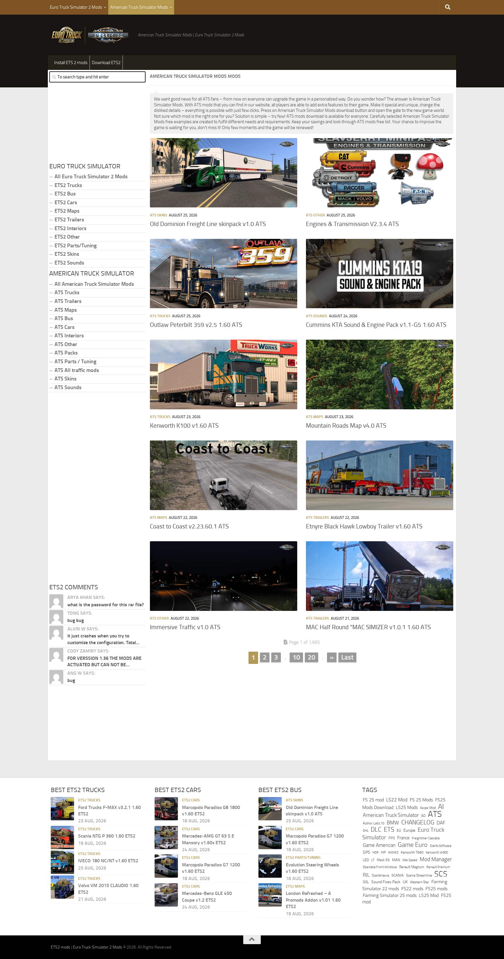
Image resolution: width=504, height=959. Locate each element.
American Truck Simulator (391, 815)
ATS (435, 814)
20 (311, 657)
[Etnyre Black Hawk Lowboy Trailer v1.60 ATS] (379, 475)
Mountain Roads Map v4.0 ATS (346, 425)
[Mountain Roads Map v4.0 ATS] (379, 374)
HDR (375, 852)
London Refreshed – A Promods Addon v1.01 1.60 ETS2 (313, 900)
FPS (391, 838)
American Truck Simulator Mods (139, 7)
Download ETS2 (106, 62)
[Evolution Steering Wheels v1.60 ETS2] (270, 866)
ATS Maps (314, 417)
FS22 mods (412, 888)
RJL (366, 875)
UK (405, 881)
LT (372, 860)
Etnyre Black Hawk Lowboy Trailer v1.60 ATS (364, 526)
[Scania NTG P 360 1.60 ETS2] (62, 837)
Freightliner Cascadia (426, 838)
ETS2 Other (67, 237)
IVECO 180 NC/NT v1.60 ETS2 (108, 860)
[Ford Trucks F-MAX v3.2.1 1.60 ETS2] (62, 808)
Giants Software (441, 846)
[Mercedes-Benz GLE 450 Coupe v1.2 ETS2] (166, 895)
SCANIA (397, 875)
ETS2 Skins (67, 254)
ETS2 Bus (65, 194)
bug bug (75, 620)
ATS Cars (64, 327)
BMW (393, 822)
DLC (376, 829)
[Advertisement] (301, 709)
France (403, 837)
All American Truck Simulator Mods (94, 284)
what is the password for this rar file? (105, 604)
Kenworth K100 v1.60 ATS (184, 425)
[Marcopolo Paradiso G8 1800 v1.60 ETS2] (166, 808)
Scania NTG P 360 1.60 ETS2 (106, 836)
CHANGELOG (417, 822)
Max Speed (409, 860)
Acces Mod (428, 808)
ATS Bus (64, 318)
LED (366, 860)
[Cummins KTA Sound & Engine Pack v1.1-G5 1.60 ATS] (379, 273)
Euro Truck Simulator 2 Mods (76, 7)
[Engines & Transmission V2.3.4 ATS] (379, 172)
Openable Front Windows (380, 867)
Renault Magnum (411, 867)
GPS (366, 852)
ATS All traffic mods (77, 370)
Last (347, 657)
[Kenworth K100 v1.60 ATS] (223, 374)
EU (399, 830)
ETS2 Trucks (68, 185)
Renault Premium (438, 867)
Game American (379, 845)
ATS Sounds (316, 316)
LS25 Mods (407, 807)
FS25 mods (436, 888)
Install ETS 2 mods (71, 62)
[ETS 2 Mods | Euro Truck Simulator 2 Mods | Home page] (91, 35)
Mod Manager (436, 859)
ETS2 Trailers (69, 219)
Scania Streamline (419, 875)
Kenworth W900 (437, 852)
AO (423, 816)
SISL (366, 882)
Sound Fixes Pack (385, 881)
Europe (409, 830)
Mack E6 (383, 860)
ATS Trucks (160, 316)
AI (441, 807)
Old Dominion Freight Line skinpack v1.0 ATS (208, 224)
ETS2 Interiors (70, 228)
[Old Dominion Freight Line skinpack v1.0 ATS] (223, 172)
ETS (389, 829)
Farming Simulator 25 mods (389, 895)
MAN (396, 860)
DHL (365, 830)
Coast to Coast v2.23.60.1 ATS (189, 526)
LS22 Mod (396, 800)
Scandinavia (380, 875)
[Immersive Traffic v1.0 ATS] (223, 576)
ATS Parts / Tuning (75, 361)
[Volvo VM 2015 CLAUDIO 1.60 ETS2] (62, 887)
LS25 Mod (429, 895)
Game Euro (413, 845)
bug (71, 680)
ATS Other (315, 215)
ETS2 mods (60, 947)
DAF (441, 823)
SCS (440, 874)
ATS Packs (66, 353)
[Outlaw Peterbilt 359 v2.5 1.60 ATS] (223, 273)
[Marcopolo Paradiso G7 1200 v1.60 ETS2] (166, 866)
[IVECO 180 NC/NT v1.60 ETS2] (62, 862)
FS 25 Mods (421, 800)
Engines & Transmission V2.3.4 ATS (352, 224)
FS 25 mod (373, 800)
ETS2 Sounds (69, 263)
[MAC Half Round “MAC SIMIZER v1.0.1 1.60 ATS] (379, 576)
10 (296, 657)
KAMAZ (393, 852)
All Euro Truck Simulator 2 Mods (91, 176)
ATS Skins (158, 215)
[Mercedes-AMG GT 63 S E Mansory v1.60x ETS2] (166, 837)
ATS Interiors (69, 335)
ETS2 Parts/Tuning (76, 245)
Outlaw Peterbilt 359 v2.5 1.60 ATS (196, 324)
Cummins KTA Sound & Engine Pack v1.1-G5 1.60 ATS (376, 324)
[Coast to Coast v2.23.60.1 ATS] (223, 475)
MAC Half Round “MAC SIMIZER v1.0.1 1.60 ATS (368, 627)
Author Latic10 (373, 823)
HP (383, 852)
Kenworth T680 (412, 852)
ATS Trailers (317, 517)
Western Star (419, 882)
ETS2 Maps (67, 211)
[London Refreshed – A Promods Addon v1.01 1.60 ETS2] (270, 895)
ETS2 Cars (66, 202)
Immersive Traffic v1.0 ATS (185, 627)
